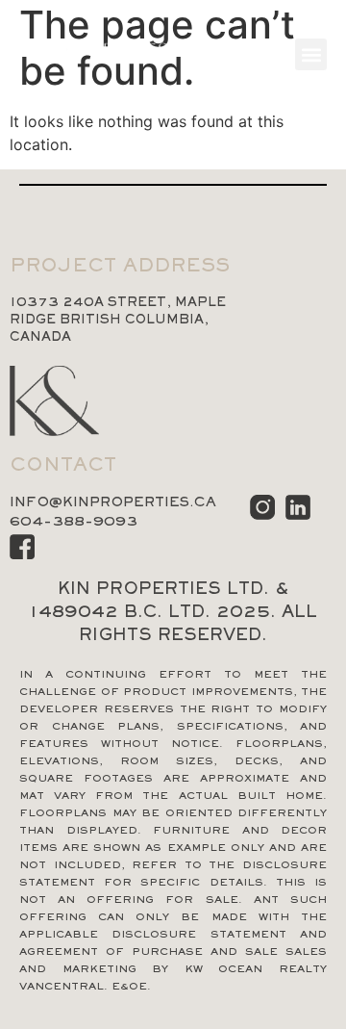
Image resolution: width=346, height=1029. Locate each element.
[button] (311, 54)
